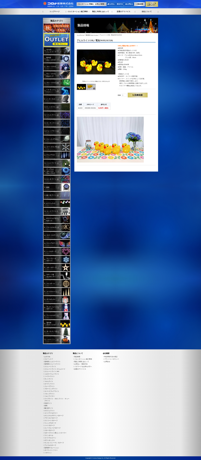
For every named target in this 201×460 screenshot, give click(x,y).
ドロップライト (49, 393)
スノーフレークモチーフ (52, 428)
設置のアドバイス (123, 11)
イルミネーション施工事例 (78, 11)
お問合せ (130, 4)
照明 (45, 405)
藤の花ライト (48, 408)
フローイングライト (51, 389)
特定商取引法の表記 (110, 356)
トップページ (55, 11)
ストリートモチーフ (51, 420)
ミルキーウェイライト (51, 374)
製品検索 (140, 4)
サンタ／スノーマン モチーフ (54, 443)
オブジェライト (49, 410)
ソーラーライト (49, 376)
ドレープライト (49, 386)
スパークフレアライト (51, 391)
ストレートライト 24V (51, 371)
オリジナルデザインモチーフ (53, 415)
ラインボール (48, 435)
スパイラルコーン (50, 438)
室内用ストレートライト (52, 364)
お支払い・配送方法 (116, 4)
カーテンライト (49, 384)
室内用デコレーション (51, 447)
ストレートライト (50, 366)
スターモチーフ (49, 430)
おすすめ (47, 356)
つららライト (48, 381)
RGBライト (48, 403)
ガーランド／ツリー (51, 450)
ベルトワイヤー (49, 396)
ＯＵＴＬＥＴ (48, 359)
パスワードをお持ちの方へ (151, 4)
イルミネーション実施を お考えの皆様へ (91, 4)
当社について (147, 11)
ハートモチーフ (49, 425)
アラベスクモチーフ (51, 418)
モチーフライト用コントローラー (55, 433)
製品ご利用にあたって (100, 11)
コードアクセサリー (51, 413)
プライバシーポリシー (111, 359)
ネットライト (48, 379)
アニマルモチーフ (50, 445)
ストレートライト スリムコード (54, 369)
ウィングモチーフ (50, 423)
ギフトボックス (49, 440)
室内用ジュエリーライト (52, 361)
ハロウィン (48, 452)
